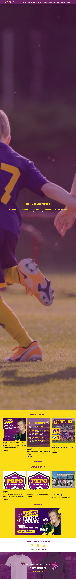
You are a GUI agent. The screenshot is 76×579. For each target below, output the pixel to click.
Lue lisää (5, 450)
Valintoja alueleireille (31, 489)
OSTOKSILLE (38, 571)
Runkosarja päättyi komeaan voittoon (59, 444)
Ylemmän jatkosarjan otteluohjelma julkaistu (36, 448)
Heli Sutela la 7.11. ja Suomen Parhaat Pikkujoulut (13, 442)
